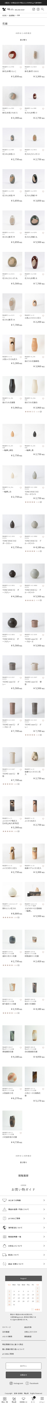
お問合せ (23, 1375)
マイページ (6, 1327)
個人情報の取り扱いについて (13, 1349)
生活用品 (12, 15)
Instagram (18, 1383)
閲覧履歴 (27, 1336)
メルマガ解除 (7, 1336)
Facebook (34, 1383)
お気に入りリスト (30, 1332)
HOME (4, 15)
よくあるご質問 (8, 1354)
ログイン (23, 1366)
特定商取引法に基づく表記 (12, 1344)
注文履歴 (5, 1332)
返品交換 (27, 1327)
